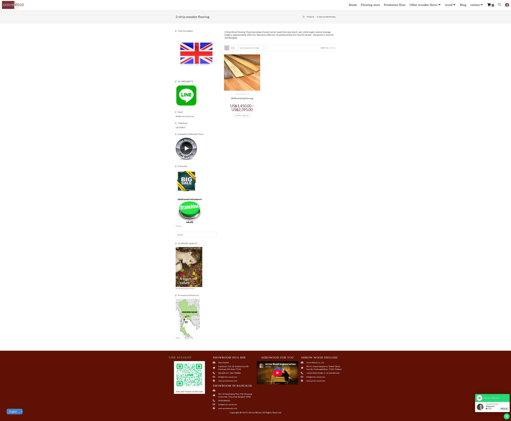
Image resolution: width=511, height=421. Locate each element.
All (334, 48)
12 (327, 48)
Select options (242, 115)
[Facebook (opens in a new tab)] (507, 5)
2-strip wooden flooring (326, 17)
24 (330, 48)
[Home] (303, 17)
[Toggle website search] (499, 5)
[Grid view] (226, 48)
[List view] (232, 48)
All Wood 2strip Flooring (242, 98)
